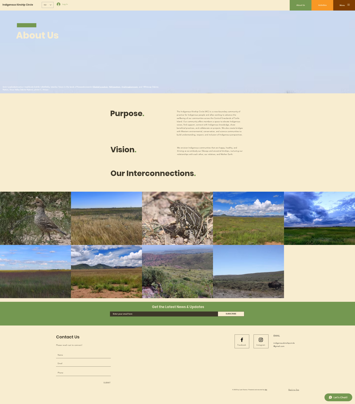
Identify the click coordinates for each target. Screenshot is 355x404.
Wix (266, 389)
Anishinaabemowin (129, 87)
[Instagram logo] (261, 340)
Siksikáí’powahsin (100, 87)
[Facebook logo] (242, 340)
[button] (342, 5)
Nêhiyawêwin (114, 87)
